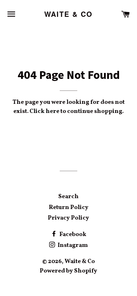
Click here (44, 111)
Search (68, 197)
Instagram (72, 245)
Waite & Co (68, 14)
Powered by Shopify (68, 271)
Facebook (72, 234)
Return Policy (69, 207)
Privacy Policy (68, 218)
